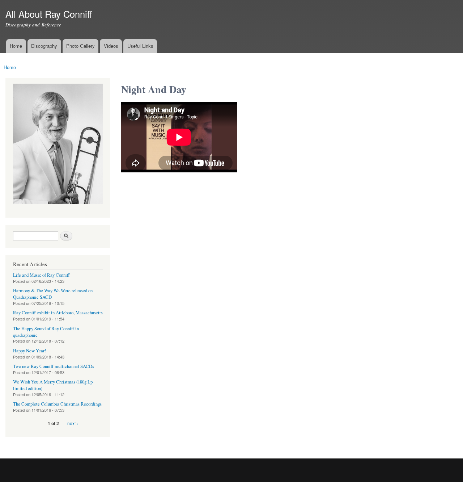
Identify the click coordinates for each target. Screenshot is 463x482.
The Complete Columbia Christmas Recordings (57, 404)
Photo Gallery (80, 45)
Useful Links (140, 45)
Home (16, 45)
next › (72, 423)
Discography (44, 45)
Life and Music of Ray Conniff (41, 275)
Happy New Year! (29, 351)
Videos (111, 45)
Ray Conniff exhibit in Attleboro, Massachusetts (58, 313)
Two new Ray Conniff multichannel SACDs (53, 366)
